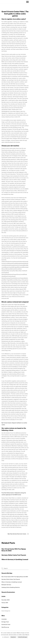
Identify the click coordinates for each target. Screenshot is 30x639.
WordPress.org (5, 627)
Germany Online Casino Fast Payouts (14, 555)
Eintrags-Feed (5, 621)
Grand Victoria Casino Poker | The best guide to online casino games (15, 14)
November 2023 (6, 599)
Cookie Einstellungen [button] (22, 637)
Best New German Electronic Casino (17, 534)
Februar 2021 (5, 602)
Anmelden (4, 619)
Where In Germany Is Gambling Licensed (15, 559)
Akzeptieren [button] (13, 637)
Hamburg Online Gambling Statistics (11, 587)
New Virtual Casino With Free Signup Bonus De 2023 (15, 576)
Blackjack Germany (6, 584)
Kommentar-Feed (6, 624)
